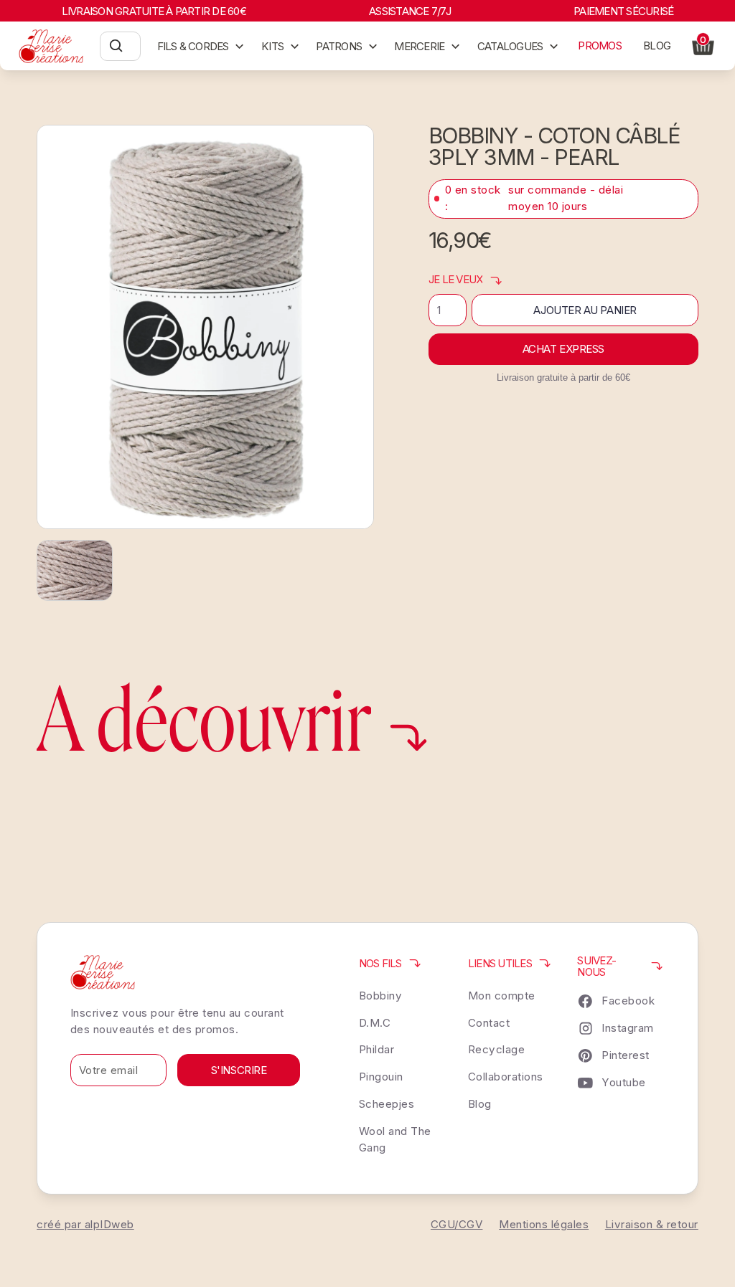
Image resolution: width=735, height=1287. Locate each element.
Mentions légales (544, 1224)
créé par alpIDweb (85, 1224)
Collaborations (505, 1076)
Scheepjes (387, 1104)
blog (656, 45)
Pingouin (381, 1076)
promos (599, 45)
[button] (201, 46)
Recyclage (496, 1049)
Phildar (377, 1049)
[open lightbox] (205, 327)
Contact (489, 1023)
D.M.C (375, 1023)
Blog (480, 1104)
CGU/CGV (457, 1224)
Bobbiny (381, 995)
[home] (51, 46)
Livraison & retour (651, 1224)
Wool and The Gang (395, 1139)
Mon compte (501, 995)
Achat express (563, 349)
